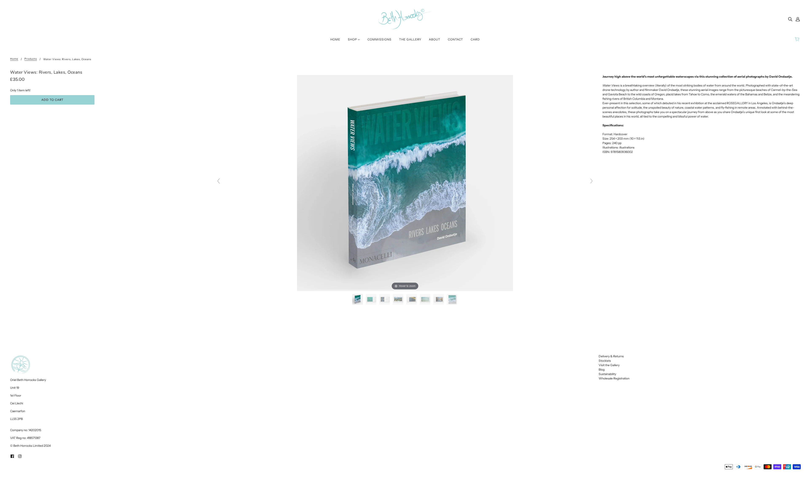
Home (14, 59)
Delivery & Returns (611, 356)
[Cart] (797, 39)
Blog (602, 369)
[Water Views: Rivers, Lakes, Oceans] (357, 299)
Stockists (605, 361)
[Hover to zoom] (405, 183)
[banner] (405, 19)
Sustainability (607, 374)
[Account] (798, 19)
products (30, 59)
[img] (790, 19)
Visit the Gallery (609, 365)
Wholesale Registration (614, 378)
